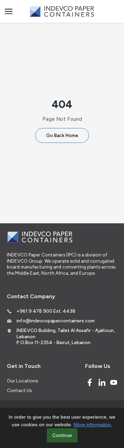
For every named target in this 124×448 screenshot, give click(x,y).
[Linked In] (102, 382)
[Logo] (62, 11)
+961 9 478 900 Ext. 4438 (46, 311)
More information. (93, 424)
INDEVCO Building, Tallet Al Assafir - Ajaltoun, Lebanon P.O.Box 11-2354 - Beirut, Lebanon (66, 336)
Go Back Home (62, 135)
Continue (62, 435)
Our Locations (22, 380)
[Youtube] (113, 382)
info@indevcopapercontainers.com (56, 320)
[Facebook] (89, 382)
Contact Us (19, 390)
